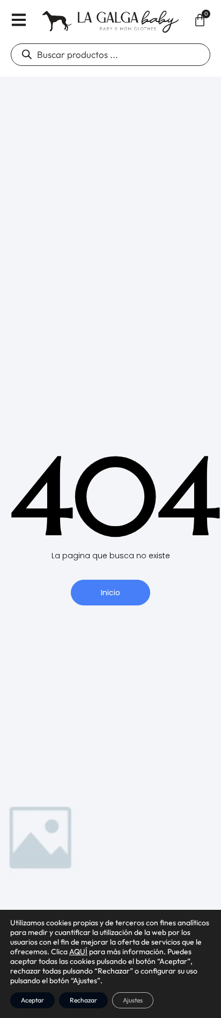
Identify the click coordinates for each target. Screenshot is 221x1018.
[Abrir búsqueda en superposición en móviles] (110, 54)
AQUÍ (78, 951)
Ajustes (133, 1000)
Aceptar (32, 1000)
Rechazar (83, 1000)
